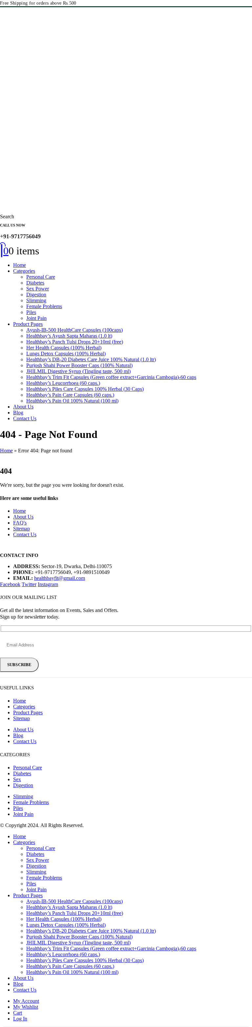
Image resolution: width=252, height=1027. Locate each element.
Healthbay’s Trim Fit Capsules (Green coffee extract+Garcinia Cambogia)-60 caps (111, 377)
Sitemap (21, 528)
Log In (20, 1018)
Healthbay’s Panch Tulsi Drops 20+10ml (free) (74, 342)
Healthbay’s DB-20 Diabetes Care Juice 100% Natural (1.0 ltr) (91, 359)
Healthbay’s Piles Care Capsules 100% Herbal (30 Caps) (85, 389)
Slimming (36, 300)
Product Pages (28, 324)
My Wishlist (25, 1007)
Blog (18, 412)
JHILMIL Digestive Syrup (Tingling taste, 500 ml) (78, 371)
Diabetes (35, 283)
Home (19, 265)
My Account (26, 1001)
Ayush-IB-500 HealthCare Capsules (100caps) (74, 330)
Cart (17, 1013)
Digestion (36, 294)
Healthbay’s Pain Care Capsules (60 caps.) (70, 395)
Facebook (10, 584)
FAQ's (20, 522)
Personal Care (40, 277)
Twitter (29, 584)
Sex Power (37, 288)
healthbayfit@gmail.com (59, 578)
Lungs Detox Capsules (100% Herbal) (66, 353)
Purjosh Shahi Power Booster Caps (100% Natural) (79, 365)
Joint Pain (36, 318)
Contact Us (24, 418)
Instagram (48, 584)
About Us (23, 406)
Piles (31, 312)
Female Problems (44, 306)
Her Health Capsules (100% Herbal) (63, 347)
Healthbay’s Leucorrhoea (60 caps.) (63, 383)
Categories (24, 271)
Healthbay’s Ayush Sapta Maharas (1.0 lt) (69, 336)
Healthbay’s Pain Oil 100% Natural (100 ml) (72, 401)
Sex (17, 779)
